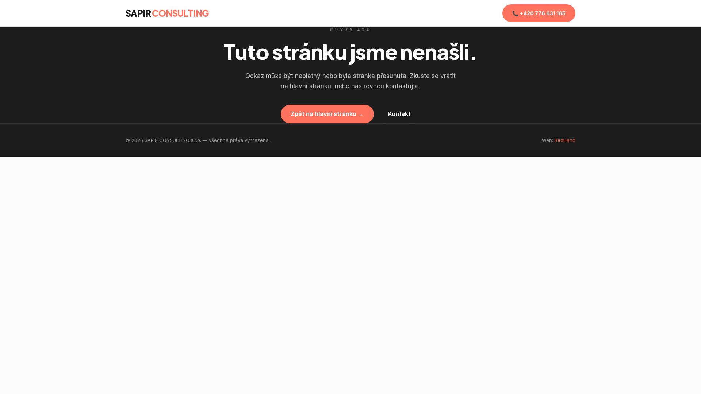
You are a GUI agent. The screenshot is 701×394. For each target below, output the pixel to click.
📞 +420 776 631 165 (539, 13)
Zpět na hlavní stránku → (327, 113)
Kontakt (399, 113)
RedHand (565, 140)
